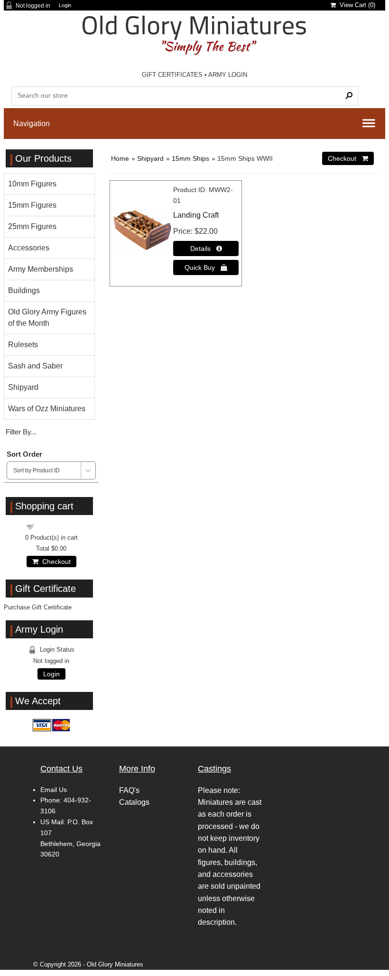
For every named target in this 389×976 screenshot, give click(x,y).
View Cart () (355, 5)
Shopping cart (57, 526)
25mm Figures (32, 226)
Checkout (54, 561)
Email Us (53, 789)
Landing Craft (196, 215)
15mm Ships (190, 158)
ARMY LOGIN (227, 74)
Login (65, 5)
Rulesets (23, 345)
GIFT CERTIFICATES (172, 74)
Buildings (24, 290)
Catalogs (134, 802)
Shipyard (150, 158)
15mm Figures (32, 205)
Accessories (28, 248)
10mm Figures (32, 184)
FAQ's (129, 790)
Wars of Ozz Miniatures (46, 409)
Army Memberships (40, 269)
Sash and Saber (35, 366)
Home (120, 158)
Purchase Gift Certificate (38, 607)
